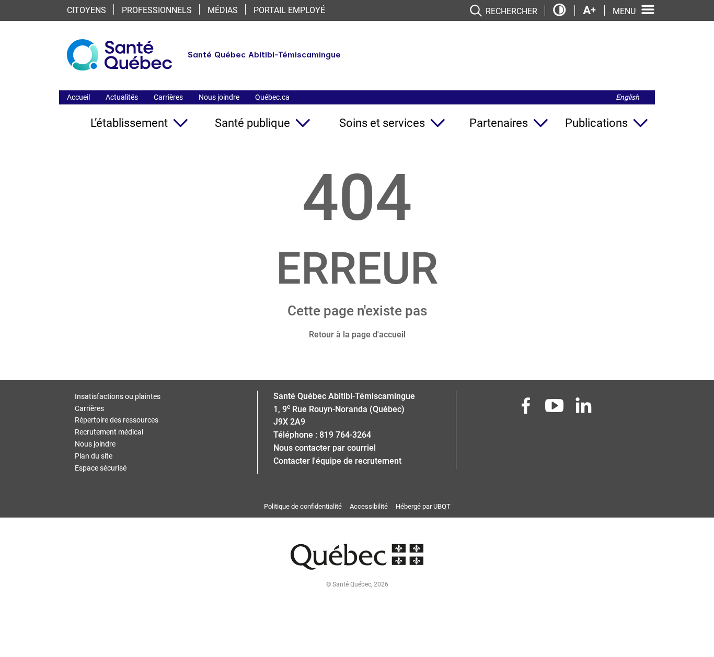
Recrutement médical (109, 432)
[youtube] (555, 408)
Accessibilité (369, 506)
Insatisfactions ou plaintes (117, 396)
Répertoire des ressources (116, 420)
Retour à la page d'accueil (357, 334)
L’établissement (129, 123)
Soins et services (382, 123)
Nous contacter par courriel (324, 448)
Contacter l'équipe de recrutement (337, 461)
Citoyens (86, 10)
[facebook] (526, 408)
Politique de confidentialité (303, 506)
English (627, 97)
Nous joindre (219, 97)
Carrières (168, 97)
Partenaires (498, 123)
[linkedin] (584, 408)
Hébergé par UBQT (423, 506)
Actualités (122, 97)
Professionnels (157, 10)
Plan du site (93, 456)
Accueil (78, 97)
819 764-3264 (345, 435)
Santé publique (252, 123)
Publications (596, 123)
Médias (223, 10)
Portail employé (289, 10)
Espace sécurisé (100, 468)
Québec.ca (272, 97)
